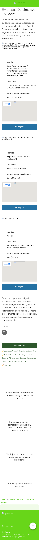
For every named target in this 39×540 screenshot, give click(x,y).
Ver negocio (19, 127)
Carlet (22, 345)
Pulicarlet (7, 365)
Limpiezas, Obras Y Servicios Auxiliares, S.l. (20, 351)
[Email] (4, 332)
